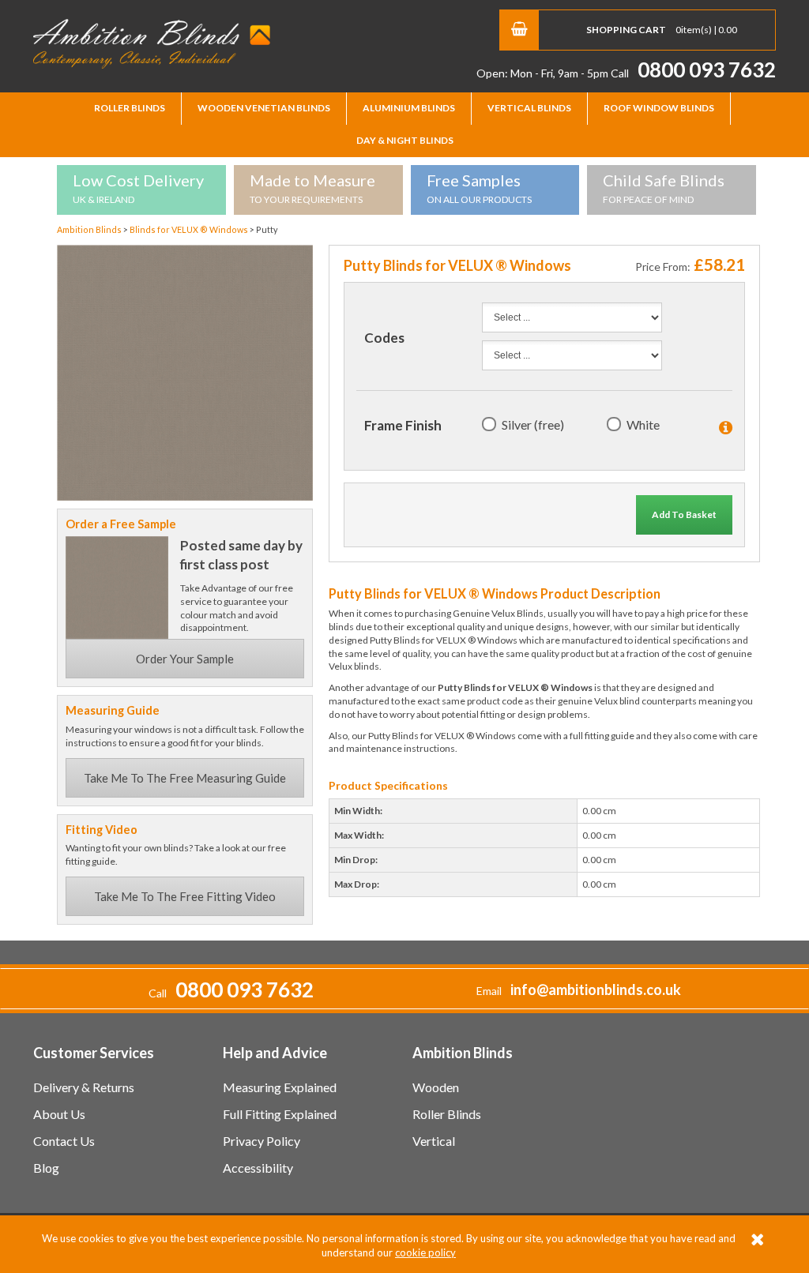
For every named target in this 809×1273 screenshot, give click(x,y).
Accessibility (258, 1167)
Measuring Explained (280, 1087)
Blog (46, 1167)
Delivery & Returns (83, 1087)
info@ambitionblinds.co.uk (595, 989)
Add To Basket (684, 514)
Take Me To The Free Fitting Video (185, 896)
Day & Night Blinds (404, 140)
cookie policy (425, 1252)
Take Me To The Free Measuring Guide (185, 778)
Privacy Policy (261, 1140)
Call (693, 73)
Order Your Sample (185, 659)
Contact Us (64, 1140)
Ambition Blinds (151, 43)
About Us (59, 1113)
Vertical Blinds (529, 108)
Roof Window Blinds (659, 108)
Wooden (435, 1087)
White (643, 424)
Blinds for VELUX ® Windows (190, 229)
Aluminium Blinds (409, 108)
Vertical (433, 1140)
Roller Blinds (129, 108)
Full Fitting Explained (280, 1113)
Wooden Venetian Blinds (264, 108)
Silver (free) (533, 424)
